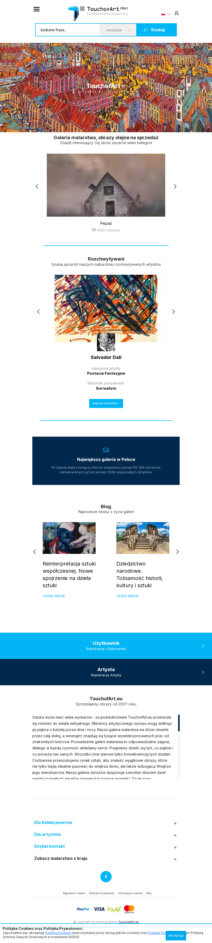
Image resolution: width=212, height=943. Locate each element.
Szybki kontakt (49, 846)
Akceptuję (176, 935)
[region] (106, 746)
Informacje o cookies (130, 893)
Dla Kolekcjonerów (53, 822)
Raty (149, 893)
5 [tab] (104, 126)
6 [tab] (107, 126)
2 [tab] (94, 126)
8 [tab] (114, 126)
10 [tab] (121, 126)
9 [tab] (117, 126)
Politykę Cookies (58, 933)
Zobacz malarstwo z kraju (60, 858)
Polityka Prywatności (102, 893)
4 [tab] (101, 126)
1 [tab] (91, 126)
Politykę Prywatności (163, 933)
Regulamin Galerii (74, 893)
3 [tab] (97, 126)
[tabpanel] (106, 87)
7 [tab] (111, 126)
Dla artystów (47, 834)
